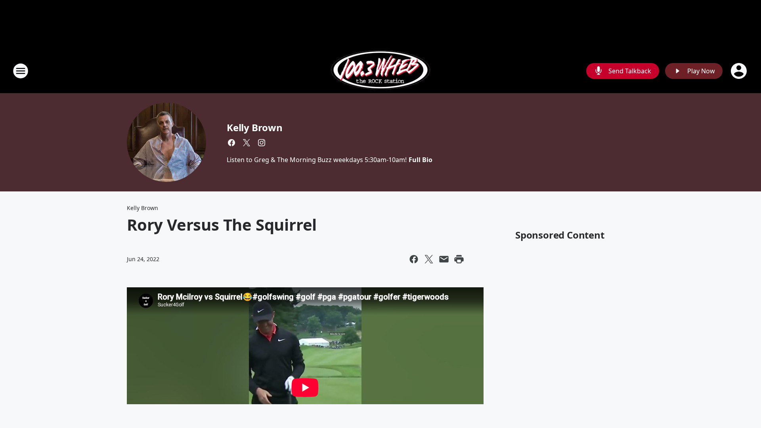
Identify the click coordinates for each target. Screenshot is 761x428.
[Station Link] (380, 71)
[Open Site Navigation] (21, 71)
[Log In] (739, 71)
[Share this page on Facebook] (413, 259)
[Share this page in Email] (443, 259)
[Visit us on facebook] (231, 142)
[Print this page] (459, 259)
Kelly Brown (255, 127)
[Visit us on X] (246, 142)
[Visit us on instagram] (261, 142)
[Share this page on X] (428, 259)
